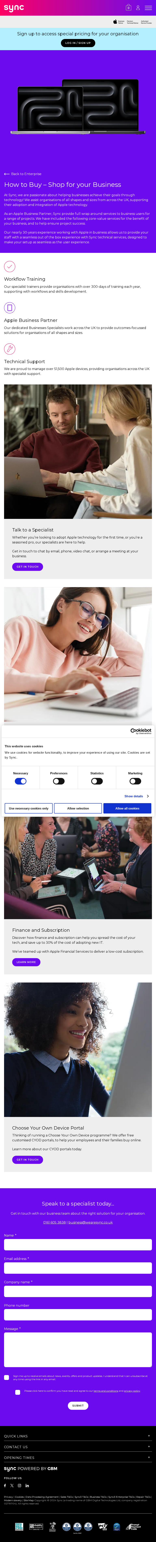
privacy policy (132, 1390)
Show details (134, 796)
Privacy (8, 1496)
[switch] (59, 781)
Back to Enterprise (26, 174)
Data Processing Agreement (42, 1496)
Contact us (16, 1447)
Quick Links (16, 1436)
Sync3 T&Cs (81, 1496)
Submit (78, 1405)
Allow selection (78, 808)
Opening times (19, 1458)
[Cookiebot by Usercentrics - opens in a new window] (133, 731)
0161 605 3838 (54, 1222)
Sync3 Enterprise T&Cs (121, 1496)
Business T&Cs (98, 1496)
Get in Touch (28, 566)
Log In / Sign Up (78, 42)
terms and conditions (106, 1390)
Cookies (19, 1496)
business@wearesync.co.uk (90, 1222)
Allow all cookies (127, 808)
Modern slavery (13, 1500)
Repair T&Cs (143, 1496)
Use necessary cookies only (28, 808)
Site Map (29, 1500)
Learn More (26, 962)
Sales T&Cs (67, 1496)
